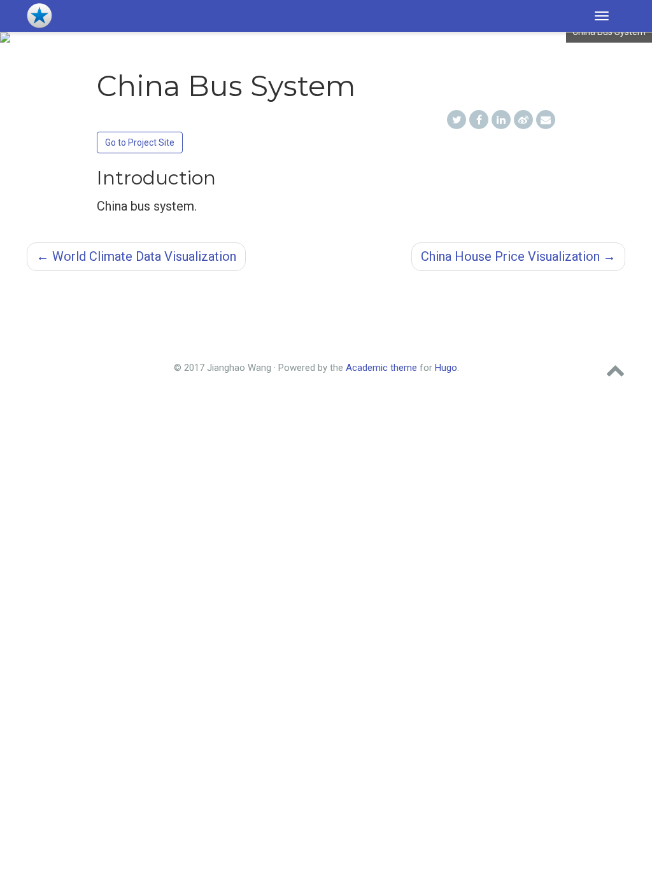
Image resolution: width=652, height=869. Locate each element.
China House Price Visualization (518, 256)
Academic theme (381, 367)
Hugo (446, 367)
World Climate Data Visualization (136, 256)
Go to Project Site (139, 142)
